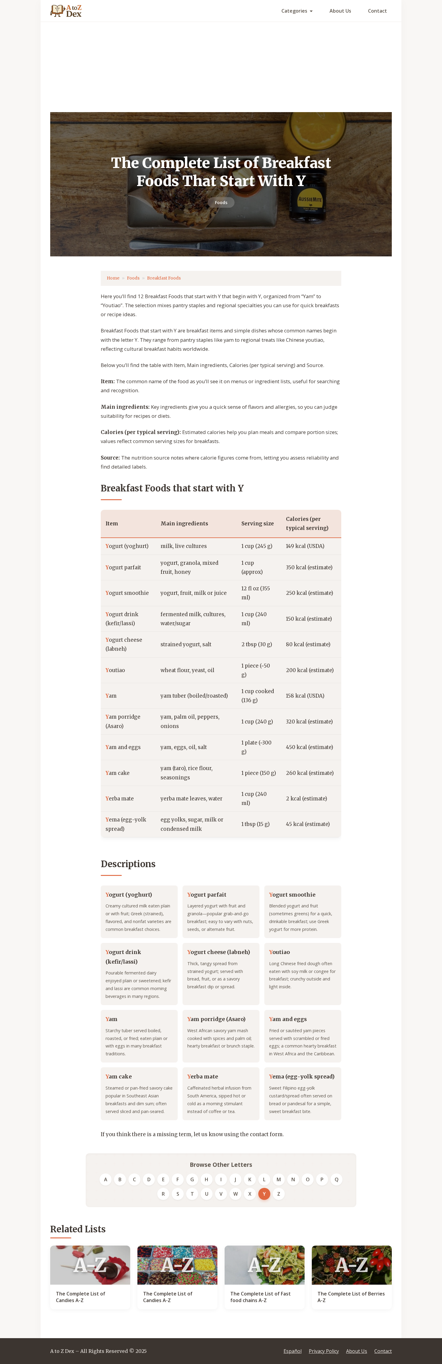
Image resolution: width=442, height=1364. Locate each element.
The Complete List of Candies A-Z (80, 1297)
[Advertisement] (221, 67)
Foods (221, 202)
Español (293, 1351)
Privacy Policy (324, 1351)
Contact (377, 11)
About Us (340, 11)
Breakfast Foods (164, 278)
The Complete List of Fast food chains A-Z (260, 1297)
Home (113, 278)
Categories (294, 11)
